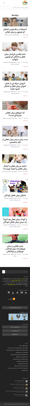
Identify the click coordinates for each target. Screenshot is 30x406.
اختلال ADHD (16, 35)
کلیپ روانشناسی (25, 370)
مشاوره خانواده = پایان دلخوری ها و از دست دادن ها (18, 348)
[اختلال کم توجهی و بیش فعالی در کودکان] (15, 46)
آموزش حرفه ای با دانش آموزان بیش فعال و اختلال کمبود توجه (15, 86)
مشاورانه (23, 278)
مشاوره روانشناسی (5, 278)
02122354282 (25, 284)
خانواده (25, 280)
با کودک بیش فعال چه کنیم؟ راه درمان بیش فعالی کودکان (15, 221)
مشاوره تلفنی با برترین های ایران (22, 352)
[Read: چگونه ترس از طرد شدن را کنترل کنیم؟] (26, 388)
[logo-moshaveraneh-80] (17, 3)
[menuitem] (6, 3)
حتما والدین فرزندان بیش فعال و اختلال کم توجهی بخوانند (15, 57)
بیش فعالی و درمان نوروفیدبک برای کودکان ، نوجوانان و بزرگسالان (15, 248)
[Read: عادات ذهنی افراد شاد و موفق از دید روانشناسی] (26, 385)
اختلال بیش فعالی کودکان (15, 195)
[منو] (5, 3)
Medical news (15, 334)
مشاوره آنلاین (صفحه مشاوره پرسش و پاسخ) (19, 354)
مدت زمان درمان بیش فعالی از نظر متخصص (15, 141)
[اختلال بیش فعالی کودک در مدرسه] (15, 185)
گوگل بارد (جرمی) (7, 404)
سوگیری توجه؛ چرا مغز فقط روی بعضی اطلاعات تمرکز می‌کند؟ (15, 391)
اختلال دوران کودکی (7, 62)
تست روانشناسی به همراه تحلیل (22, 357)
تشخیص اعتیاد (14, 171)
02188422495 (18, 284)
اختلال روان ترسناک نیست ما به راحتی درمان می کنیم (18, 368)
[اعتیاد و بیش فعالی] (15, 158)
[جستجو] (6, 3)
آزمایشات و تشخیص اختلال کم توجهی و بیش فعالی (15, 31)
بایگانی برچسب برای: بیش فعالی (20, 8)
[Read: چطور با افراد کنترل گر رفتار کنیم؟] (26, 381)
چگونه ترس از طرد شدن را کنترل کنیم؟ (19, 387)
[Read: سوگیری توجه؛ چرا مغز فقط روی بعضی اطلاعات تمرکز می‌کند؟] (26, 392)
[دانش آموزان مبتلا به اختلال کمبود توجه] (15, 76)
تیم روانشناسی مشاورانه (14, 200)
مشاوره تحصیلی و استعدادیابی (22, 361)
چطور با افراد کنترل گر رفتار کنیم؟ (20, 380)
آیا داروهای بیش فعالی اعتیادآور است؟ (15, 114)
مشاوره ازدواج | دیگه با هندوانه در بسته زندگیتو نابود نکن (17, 350)
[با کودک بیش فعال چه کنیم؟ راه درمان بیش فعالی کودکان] (15, 212)
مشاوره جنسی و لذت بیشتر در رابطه (21, 366)
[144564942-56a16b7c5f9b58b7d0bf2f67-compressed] (15, 105)
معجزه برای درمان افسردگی (23, 363)
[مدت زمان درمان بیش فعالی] (15, 131)
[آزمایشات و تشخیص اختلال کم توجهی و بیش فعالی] (15, 22)
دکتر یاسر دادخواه (7, 35)
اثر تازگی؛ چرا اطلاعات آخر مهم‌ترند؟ (19, 394)
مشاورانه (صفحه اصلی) (23, 345)
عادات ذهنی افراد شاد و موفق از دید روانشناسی (17, 384)
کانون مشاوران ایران (15, 330)
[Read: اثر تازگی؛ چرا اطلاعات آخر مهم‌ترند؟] (26, 395)
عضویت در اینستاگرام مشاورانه (15, 307)
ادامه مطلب (25, 37)
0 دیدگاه (19, 62)
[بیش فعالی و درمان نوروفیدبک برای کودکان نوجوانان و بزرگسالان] (15, 238)
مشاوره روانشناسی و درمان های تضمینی (20, 359)
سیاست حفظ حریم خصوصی (16, 404)
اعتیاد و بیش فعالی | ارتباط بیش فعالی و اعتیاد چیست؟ (15, 168)
